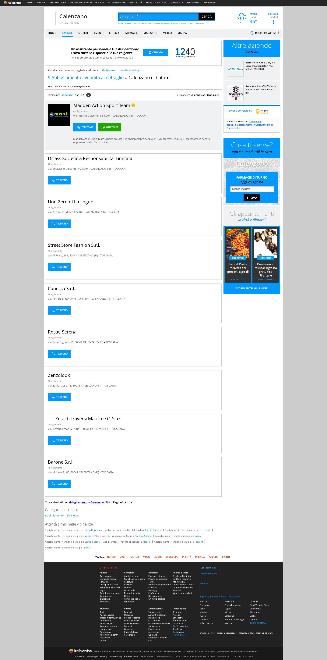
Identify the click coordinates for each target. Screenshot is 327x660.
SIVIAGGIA (160, 3)
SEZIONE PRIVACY (264, 633)
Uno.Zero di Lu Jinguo (70, 201)
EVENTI (98, 33)
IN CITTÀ (186, 556)
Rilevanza (67, 95)
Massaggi (152, 590)
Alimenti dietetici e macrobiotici (157, 616)
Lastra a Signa (92, 541)
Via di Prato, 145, (58, 255)
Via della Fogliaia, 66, (61, 342)
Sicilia (252, 615)
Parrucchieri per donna (159, 584)
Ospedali (128, 614)
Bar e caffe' (178, 617)
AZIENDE (67, 33)
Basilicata (229, 601)
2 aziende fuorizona (80, 86)
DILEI (149, 3)
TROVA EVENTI (180, 634)
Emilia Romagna (233, 605)
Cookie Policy (115, 656)
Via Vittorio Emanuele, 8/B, (65, 429)
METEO (167, 33)
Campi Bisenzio (153, 530)
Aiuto (150, 656)
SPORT (123, 556)
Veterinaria (129, 634)
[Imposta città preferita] (49, 17)
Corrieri (103, 640)
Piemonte (254, 612)
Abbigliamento (80, 111)
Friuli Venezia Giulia (259, 605)
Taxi (102, 612)
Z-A (82, 95)
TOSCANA (141, 115)
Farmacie (128, 612)
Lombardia (255, 608)
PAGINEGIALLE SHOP (81, 3)
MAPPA (182, 33)
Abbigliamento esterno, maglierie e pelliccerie (73, 70)
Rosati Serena (62, 332)
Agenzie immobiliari (182, 593)
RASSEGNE (265, 258)
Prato (207, 530)
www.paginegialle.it (264, 111)
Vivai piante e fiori (109, 584)
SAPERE (158, 556)
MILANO (128, 23)
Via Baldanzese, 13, (60, 385)
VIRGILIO (42, 3)
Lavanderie (129, 590)
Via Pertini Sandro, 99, (62, 212)
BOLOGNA (175, 23)
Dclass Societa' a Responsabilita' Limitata (90, 158)
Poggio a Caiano (143, 535)
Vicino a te (213, 95)
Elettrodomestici (108, 578)
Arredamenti (106, 576)
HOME (52, 33)
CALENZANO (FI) (123, 115)
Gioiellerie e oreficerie (134, 578)
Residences (178, 629)
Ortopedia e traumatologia (131, 630)
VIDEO (146, 556)
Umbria (253, 619)
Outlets (127, 587)
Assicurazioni (179, 581)
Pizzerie (176, 614)
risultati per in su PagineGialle (250, 125)
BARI (192, 23)
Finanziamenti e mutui (184, 584)
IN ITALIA (200, 23)
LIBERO (29, 3)
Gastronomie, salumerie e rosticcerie (159, 622)
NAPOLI (137, 23)
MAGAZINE (150, 33)
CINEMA (114, 33)
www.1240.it (126, 57)
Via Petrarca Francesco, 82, (65, 299)
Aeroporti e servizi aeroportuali (109, 627)
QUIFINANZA (176, 3)
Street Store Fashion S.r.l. (74, 245)
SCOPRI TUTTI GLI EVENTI (251, 288)
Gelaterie (152, 634)
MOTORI (135, 556)
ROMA (120, 23)
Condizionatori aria (109, 593)
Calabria (254, 601)
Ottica (127, 595)
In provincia (198, 95)
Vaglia (88, 535)
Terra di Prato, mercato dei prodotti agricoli (238, 267)
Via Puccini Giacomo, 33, (88, 115)
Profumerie (153, 593)
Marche (203, 612)
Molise (228, 612)
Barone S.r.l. (60, 462)
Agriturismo (178, 631)
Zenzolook (59, 375)
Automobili (105, 631)
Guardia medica (131, 623)
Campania (204, 605)
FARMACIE (131, 33)
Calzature (128, 581)
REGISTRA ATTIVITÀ (266, 33)
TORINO (156, 23)
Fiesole (146, 541)
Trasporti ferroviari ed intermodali (110, 619)
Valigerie (128, 584)
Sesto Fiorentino (93, 530)
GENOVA (165, 23)
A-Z (77, 95)
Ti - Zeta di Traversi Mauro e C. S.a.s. (85, 418)
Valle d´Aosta (206, 623)
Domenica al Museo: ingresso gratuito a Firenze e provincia (266, 270)
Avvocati (177, 590)
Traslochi (104, 601)
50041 (108, 115)
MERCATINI (238, 258)
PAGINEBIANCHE (116, 3)
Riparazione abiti (132, 593)
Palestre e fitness (156, 576)
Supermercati (154, 612)
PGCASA (99, 3)
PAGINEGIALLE (58, 3)
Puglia (203, 615)
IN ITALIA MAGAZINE (226, 633)
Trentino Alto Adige (234, 619)
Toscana (198, 541)
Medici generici (131, 620)
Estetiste (152, 587)
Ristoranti (177, 612)
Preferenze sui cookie (135, 656)
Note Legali (92, 656)
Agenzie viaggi (107, 614)
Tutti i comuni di (208, 567)
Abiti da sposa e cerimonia (132, 600)
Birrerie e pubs (180, 620)
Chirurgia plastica (156, 598)
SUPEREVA (209, 3)
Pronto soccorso (132, 617)
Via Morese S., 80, (59, 472)
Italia (87, 547)
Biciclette (72, 515)
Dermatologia (155, 595)
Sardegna (229, 615)
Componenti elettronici (106, 597)
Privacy (103, 656)
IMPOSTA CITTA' (246, 633)
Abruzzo (204, 601)
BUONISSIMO (193, 3)
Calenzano (73, 16)
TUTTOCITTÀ (135, 3)
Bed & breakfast (180, 626)
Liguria (228, 608)
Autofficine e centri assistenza (109, 636)
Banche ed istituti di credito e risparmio (182, 577)
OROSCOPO (172, 556)
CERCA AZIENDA (258, 623)
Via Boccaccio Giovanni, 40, (65, 168)
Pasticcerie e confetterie (154, 630)
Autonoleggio (106, 623)
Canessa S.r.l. (61, 288)
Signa (198, 535)
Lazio (202, 608)
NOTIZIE (83, 33)
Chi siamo (80, 656)
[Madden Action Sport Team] (59, 114)
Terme (151, 581)
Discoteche (178, 623)
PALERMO (146, 23)
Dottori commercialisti (183, 587)
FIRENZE (185, 23)
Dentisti (128, 626)
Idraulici (104, 581)
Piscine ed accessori (157, 578)
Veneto (228, 623)
